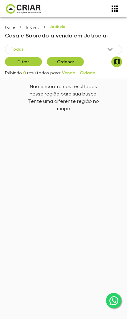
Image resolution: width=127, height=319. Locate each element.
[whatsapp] (113, 300)
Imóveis (32, 27)
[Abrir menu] (114, 8)
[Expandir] (110, 49)
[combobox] (62, 49)
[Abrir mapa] (116, 61)
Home (10, 27)
